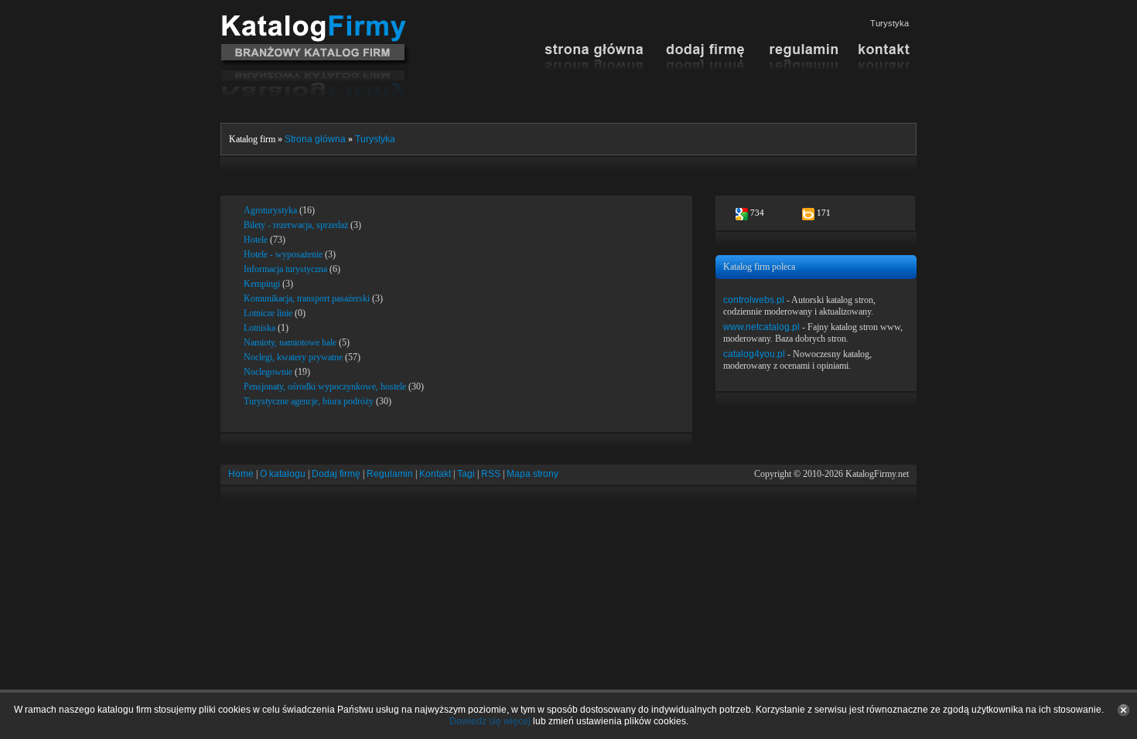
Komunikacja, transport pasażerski (307, 298)
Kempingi (262, 283)
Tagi (466, 473)
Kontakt (435, 473)
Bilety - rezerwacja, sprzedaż (296, 225)
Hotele (256, 239)
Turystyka (375, 139)
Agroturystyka (270, 210)
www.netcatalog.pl (761, 327)
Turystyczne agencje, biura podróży (309, 401)
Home (241, 473)
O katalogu (283, 473)
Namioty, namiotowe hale (290, 342)
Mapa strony (532, 473)
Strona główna (315, 139)
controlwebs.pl (753, 300)
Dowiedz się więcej (490, 721)
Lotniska (259, 327)
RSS (490, 473)
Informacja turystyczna (285, 269)
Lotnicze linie (268, 313)
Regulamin (390, 473)
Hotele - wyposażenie (283, 254)
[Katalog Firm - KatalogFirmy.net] (315, 20)
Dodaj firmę (336, 473)
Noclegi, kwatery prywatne (293, 357)
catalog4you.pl (754, 354)
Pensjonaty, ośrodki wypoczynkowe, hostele (325, 386)
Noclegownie (268, 371)
